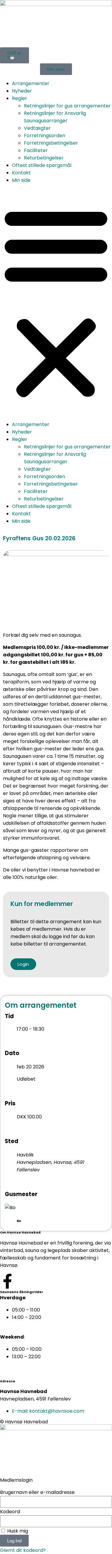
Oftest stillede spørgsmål (41, 165)
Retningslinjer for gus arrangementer (67, 105)
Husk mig (17, 1531)
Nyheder (22, 90)
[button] (56, 302)
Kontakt (21, 172)
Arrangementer (30, 83)
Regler (19, 98)
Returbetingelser (44, 157)
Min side (21, 180)
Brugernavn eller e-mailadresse (37, 1492)
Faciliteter (36, 150)
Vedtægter (37, 128)
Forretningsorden (44, 135)
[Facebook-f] (7, 1281)
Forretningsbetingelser (51, 143)
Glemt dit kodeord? (23, 1550)
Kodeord (10, 1511)
